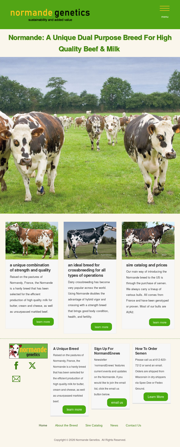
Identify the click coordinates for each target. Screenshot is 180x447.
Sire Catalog (94, 425)
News (114, 425)
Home (43, 425)
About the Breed (66, 425)
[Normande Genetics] (50, 20)
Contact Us (133, 425)
